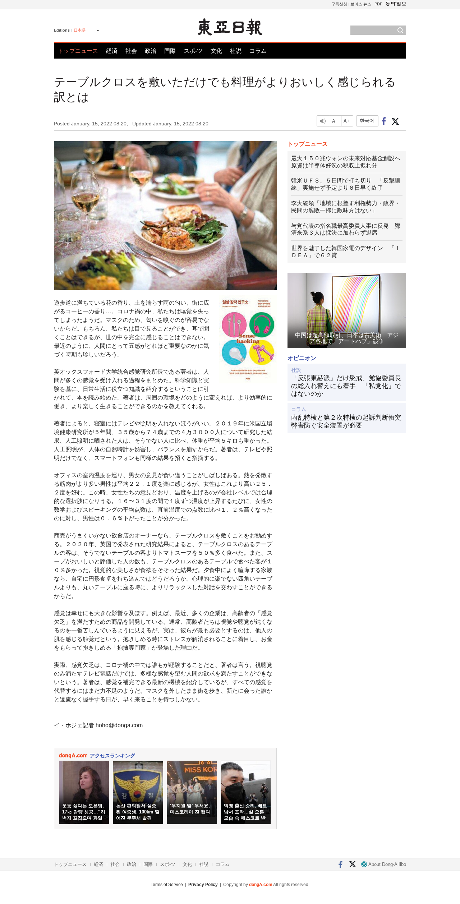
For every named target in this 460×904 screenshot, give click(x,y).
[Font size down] (335, 120)
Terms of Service (167, 884)
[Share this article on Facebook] (384, 120)
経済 (112, 51)
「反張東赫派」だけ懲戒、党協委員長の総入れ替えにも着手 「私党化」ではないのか (346, 385)
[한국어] (367, 120)
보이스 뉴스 (360, 4)
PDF (378, 4)
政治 (150, 51)
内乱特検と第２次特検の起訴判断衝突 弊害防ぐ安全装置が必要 (346, 421)
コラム (258, 51)
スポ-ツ (193, 51)
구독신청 (339, 4)
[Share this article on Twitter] (395, 120)
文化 (216, 51)
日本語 (80, 30)
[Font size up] (347, 120)
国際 (170, 51)
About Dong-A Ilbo (386, 864)
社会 (131, 51)
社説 (236, 51)
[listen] (323, 120)
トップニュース (78, 51)
